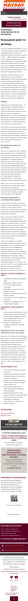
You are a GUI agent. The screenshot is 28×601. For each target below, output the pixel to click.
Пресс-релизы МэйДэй (7, 413)
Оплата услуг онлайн (19, 564)
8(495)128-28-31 (19, 539)
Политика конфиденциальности (10, 571)
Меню (4, 13)
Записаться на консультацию (14, 24)
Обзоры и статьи (6, 415)
